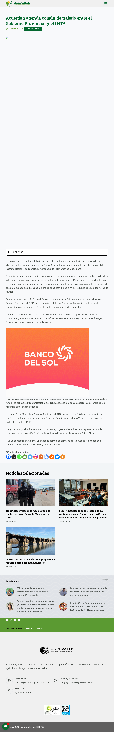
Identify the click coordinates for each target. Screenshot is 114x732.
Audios (38, 629)
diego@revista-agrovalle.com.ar (77, 682)
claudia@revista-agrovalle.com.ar (32, 682)
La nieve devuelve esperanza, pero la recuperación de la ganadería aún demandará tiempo (88, 591)
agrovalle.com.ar (23, 692)
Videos (29, 629)
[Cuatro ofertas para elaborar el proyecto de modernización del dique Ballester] (30, 541)
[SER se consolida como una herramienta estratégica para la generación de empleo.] (10, 592)
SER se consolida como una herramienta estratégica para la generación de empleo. (33, 591)
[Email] (24, 456)
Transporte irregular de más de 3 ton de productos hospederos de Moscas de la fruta (28, 514)
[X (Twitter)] (11, 620)
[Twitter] (30, 456)
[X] (13, 456)
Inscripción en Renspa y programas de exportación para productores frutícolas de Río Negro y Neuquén (87, 606)
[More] (62, 456)
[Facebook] (8, 456)
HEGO (41, 727)
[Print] (51, 456)
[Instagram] (35, 456)
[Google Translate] (46, 456)
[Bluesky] (57, 456)
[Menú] (105, 3)
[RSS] (41, 456)
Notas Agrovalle (33, 29)
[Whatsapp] (19, 456)
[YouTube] (19, 620)
